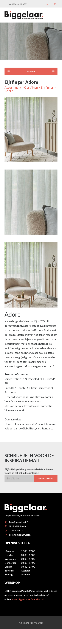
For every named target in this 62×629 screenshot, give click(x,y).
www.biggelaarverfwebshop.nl (27, 599)
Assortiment (13, 87)
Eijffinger (47, 87)
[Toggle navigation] (56, 15)
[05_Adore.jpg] (31, 276)
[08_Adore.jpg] (31, 203)
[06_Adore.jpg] (31, 131)
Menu (31, 71)
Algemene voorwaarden (31, 622)
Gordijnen (31, 87)
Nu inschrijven (45, 478)
